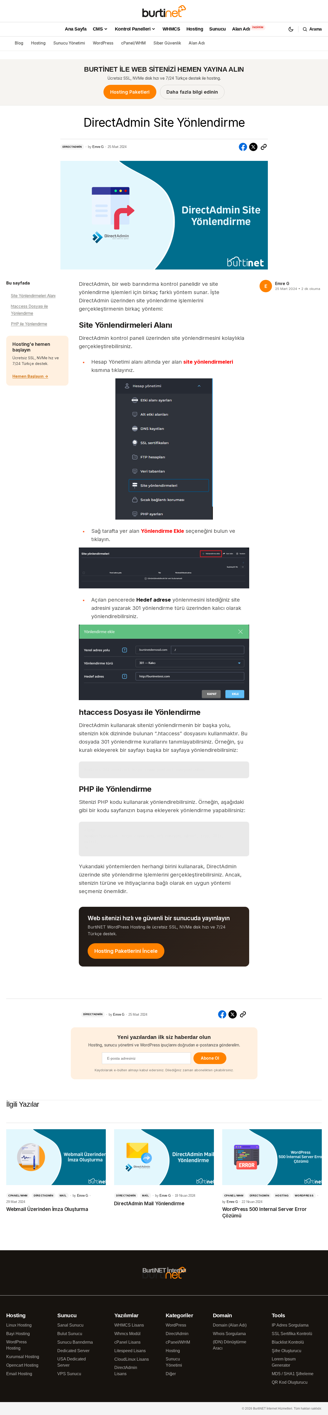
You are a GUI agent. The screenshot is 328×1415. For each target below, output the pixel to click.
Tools (278, 1315)
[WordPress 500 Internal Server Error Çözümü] (272, 1157)
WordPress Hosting (16, 1345)
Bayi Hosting (18, 1333)
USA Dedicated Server (71, 1362)
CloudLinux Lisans (131, 1359)
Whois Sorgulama (229, 1333)
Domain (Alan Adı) (230, 1325)
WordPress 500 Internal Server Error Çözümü (264, 1212)
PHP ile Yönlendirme (29, 323)
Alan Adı (197, 43)
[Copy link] (264, 147)
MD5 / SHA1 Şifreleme (292, 1374)
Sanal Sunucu (70, 1325)
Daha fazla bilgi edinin (192, 92)
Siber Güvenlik (167, 43)
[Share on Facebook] (243, 147)
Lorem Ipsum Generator (284, 1362)
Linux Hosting (19, 1325)
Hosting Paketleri (130, 92)
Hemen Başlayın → (30, 376)
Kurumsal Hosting (22, 1356)
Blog (19, 43)
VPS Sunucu (69, 1374)
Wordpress (304, 1195)
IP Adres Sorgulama (290, 1325)
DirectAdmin (72, 146)
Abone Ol (210, 1058)
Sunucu (66, 1315)
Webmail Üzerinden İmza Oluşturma (47, 1209)
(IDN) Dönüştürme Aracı (229, 1345)
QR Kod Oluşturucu (290, 1382)
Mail (63, 1195)
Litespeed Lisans (130, 1351)
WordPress (103, 43)
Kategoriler (179, 1315)
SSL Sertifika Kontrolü (292, 1333)
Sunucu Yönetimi (69, 43)
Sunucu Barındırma (75, 1342)
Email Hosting (19, 1374)
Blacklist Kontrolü (288, 1342)
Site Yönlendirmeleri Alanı (33, 295)
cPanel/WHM (133, 43)
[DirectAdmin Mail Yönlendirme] (164, 1157)
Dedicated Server (73, 1351)
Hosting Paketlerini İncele (126, 951)
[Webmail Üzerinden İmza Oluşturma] (56, 1157)
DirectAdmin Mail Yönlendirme (149, 1204)
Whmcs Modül (127, 1333)
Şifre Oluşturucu (286, 1351)
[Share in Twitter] (253, 147)
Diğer (171, 1374)
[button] (291, 29)
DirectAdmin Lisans (125, 1370)
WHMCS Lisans (129, 1325)
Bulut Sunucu (69, 1333)
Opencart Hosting (22, 1365)
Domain (222, 1315)
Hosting (38, 43)
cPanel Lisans (127, 1342)
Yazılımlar (126, 1315)
